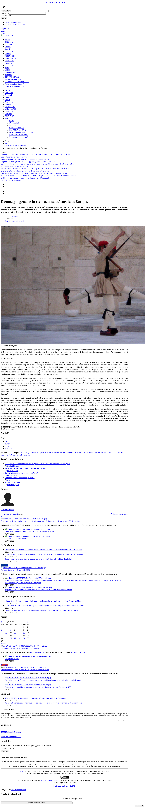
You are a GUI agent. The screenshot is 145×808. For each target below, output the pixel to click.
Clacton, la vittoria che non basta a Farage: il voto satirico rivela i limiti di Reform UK (34, 173)
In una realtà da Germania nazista (14, 166)
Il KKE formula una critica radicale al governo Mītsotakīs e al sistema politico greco (37, 464)
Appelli (3, 643)
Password (5, 13)
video (3, 516)
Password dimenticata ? (18, 135)
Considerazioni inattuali (14, 221)
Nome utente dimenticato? (15, 24)
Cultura (8, 104)
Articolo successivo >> (119, 514)
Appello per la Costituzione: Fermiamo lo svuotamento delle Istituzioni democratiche (38, 590)
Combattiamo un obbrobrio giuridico (19, 478)
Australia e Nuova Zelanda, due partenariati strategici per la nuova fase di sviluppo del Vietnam (39, 175)
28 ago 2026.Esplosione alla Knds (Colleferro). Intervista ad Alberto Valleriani (35, 698)
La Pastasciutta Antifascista (16, 538)
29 (24, 638)
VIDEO (11, 121)
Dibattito (4, 665)
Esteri (7, 100)
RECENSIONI (10, 107)
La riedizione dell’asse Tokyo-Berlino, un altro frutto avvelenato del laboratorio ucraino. (36, 154)
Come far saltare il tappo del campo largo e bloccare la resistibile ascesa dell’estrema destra (37, 164)
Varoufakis (9, 448)
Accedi (4, 18)
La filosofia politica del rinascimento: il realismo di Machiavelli (25, 178)
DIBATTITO (9, 111)
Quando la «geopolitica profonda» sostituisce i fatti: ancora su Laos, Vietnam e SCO (38, 687)
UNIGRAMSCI (10, 109)
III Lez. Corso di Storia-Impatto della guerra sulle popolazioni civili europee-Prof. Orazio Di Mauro (44, 601)
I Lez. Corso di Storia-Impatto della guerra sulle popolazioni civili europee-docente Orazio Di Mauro (44, 605)
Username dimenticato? (18, 137)
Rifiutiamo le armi (12, 659)
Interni (8, 97)
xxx (8, 480)
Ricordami (7, 16)
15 (24, 632)
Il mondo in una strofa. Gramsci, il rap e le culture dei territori (25, 159)
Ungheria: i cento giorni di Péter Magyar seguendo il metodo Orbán (28, 161)
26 (11, 638)
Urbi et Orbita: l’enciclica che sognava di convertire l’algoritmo (25, 171)
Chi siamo (49, 2)
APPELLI (12, 125)
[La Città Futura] (7, 35)
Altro (7, 118)
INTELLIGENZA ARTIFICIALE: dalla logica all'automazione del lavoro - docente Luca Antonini (41, 610)
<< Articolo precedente (10, 514)
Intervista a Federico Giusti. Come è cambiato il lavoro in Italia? (29, 531)
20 (15, 635)
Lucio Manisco (12, 216)
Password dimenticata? (14, 22)
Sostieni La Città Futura (60, 2)
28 (19, 638)
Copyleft (22, 771)
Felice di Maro (12, 471)
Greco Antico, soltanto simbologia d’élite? (21, 473)
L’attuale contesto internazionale (14, 157)
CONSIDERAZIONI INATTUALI (17, 146)
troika (7, 446)
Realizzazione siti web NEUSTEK (64, 786)
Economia (9, 102)
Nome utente (6, 11)
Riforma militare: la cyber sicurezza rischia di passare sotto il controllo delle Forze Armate (36, 168)
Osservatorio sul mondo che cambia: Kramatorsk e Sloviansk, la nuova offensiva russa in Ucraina (43, 549)
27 (15, 638)
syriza (7, 444)
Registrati (5, 28)
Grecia (7, 441)
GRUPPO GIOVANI (16, 128)
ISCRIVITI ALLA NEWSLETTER (21, 132)
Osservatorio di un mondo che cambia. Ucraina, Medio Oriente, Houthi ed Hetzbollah (38, 559)
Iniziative (8, 114)
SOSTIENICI (9, 116)
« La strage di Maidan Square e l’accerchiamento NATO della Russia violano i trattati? (55, 452)
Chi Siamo (9, 93)
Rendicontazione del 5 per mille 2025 (15, 570)
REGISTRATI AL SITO (17, 130)
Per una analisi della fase (11, 180)
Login (3, 31)
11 (6, 632)
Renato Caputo (13, 485)
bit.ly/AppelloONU (37, 652)
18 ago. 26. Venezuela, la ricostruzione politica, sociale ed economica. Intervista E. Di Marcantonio (43, 703)
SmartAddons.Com (18, 790)
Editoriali (8, 95)
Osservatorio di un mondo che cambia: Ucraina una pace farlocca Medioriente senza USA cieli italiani (40, 521)
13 (15, 632)
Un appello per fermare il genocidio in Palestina (20, 648)
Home (7, 90)
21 (19, 635)
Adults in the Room (12, 482)
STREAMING (14, 123)
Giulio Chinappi (13, 466)
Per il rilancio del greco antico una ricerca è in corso (25, 468)
